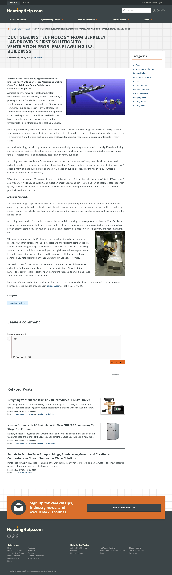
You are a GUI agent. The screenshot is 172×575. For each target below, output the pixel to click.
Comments (37, 57)
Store (146, 19)
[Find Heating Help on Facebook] (154, 10)
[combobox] (136, 10)
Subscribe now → (124, 507)
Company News (139, 97)
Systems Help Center (50, 19)
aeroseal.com (53, 285)
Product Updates (140, 73)
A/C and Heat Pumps (78, 548)
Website (13, 2)
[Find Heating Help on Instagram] (163, 10)
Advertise (31, 550)
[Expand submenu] (63, 20)
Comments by (116, 374)
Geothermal (75, 550)
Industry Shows (139, 101)
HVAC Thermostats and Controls (113, 550)
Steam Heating (135, 548)
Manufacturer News (24, 414)
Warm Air (133, 553)
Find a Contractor (86, 19)
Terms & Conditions (36, 556)
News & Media (119, 19)
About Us (31, 548)
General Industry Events (143, 69)
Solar (102, 553)
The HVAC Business (137, 550)
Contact (31, 553)
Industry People (140, 81)
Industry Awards (140, 85)
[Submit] (124, 10)
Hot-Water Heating (107, 548)
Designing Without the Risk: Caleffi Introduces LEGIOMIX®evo (48, 400)
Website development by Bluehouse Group (41, 571)
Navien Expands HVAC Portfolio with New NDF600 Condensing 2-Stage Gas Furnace (50, 427)
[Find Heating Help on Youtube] (158, 10)
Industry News (28, 29)
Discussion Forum (17, 19)
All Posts (136, 65)
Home (9, 548)
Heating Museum (77, 553)
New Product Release (46, 414)
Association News (140, 93)
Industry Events (139, 105)
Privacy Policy (33, 558)
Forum (26, 2)
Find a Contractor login (151, 2)
